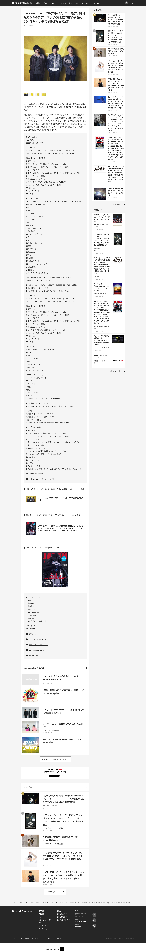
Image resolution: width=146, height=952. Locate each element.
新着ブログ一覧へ (115, 371)
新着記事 (38, 3)
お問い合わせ (50, 939)
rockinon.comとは (17, 939)
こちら (44, 621)
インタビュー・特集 (66, 3)
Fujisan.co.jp (33, 655)
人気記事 (46, 3)
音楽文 (59, 911)
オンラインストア (62, 920)
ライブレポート (44, 926)
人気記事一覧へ (116, 205)
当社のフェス (95, 3)
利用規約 (27, 939)
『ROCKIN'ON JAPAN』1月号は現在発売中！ (42, 548)
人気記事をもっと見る (54, 892)
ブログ (76, 3)
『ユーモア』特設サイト (37, 474)
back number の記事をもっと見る (54, 759)
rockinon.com (22, 3)
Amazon (32, 629)
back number (29, 104)
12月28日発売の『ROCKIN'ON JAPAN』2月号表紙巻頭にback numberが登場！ (55, 489)
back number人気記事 (34, 668)
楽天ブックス (33, 634)
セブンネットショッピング (38, 639)
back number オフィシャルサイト (41, 479)
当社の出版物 (61, 917)
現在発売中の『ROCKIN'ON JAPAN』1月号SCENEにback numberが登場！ (54, 515)
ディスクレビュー (44, 929)
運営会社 (59, 939)
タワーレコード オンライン (38, 645)
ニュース (54, 3)
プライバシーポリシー (38, 939)
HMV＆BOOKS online (36, 650)
